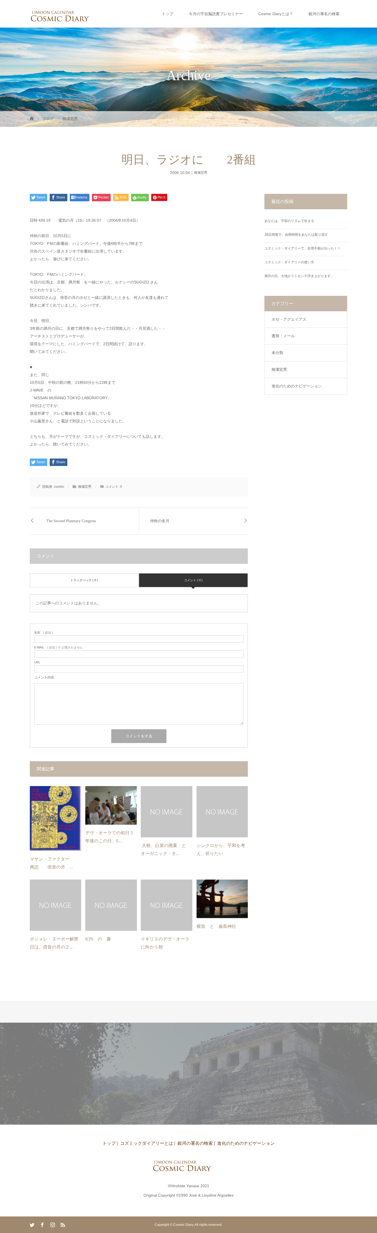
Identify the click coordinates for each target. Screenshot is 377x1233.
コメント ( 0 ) (193, 580)
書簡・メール (283, 336)
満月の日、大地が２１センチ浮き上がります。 (299, 276)
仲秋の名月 (159, 521)
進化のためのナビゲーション (297, 386)
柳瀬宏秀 (200, 173)
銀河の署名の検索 (324, 14)
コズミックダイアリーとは (146, 1143)
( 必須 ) (43, 632)
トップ (167, 14)
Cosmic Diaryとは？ (275, 14)
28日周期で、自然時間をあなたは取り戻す (296, 235)
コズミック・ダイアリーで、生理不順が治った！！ (302, 248)
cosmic (59, 487)
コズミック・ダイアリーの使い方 (289, 262)
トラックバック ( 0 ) (84, 580)
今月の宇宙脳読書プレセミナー (216, 14)
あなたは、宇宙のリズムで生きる (289, 221)
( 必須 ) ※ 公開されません (58, 647)
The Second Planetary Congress (71, 521)
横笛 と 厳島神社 (216, 926)
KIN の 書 (98, 939)
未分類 (277, 352)
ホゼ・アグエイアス (289, 319)
